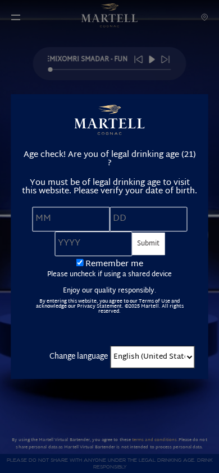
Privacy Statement (99, 306)
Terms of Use (154, 301)
